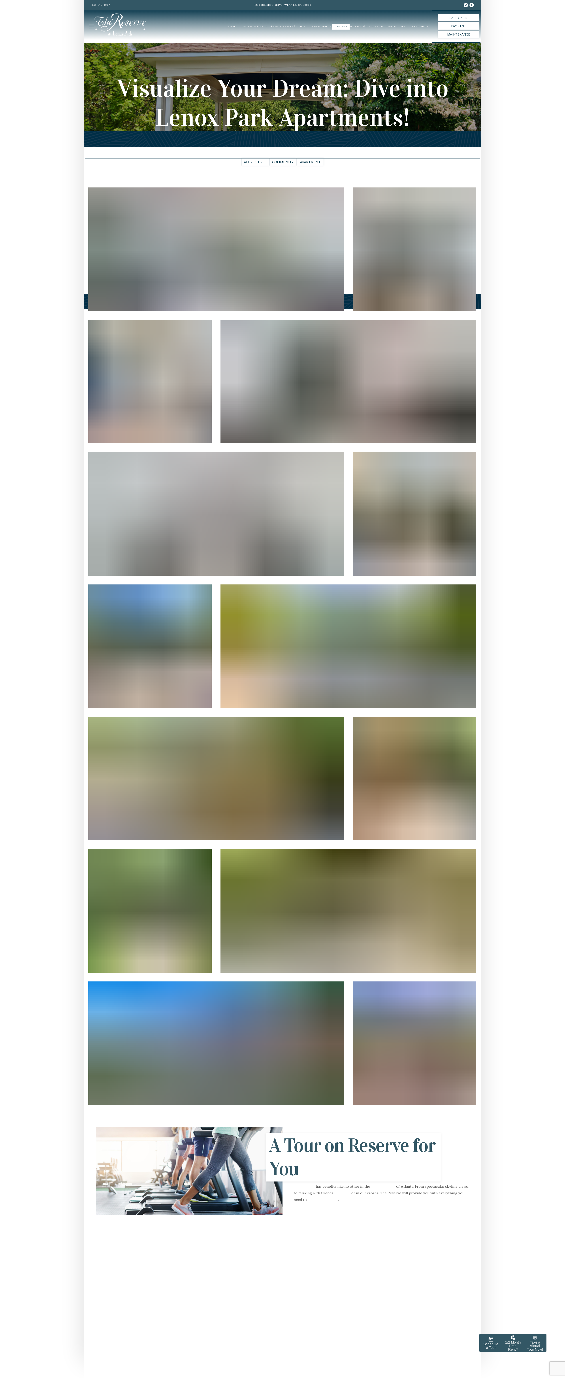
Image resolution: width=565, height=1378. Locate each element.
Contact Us (395, 26)
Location (319, 26)
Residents (420, 26)
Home (232, 26)
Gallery (341, 26)
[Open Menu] (91, 26)
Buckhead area (383, 1186)
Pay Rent (458, 26)
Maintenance (458, 34)
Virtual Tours (366, 26)
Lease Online (458, 18)
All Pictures (255, 162)
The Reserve (304, 1186)
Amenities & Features (287, 26)
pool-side (342, 1193)
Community (283, 162)
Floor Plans (253, 26)
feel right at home (323, 1200)
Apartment (310, 162)
